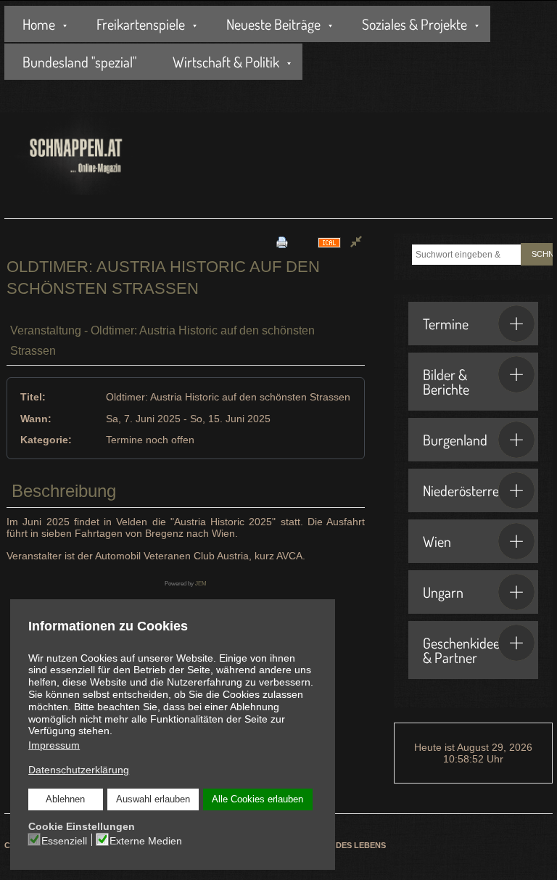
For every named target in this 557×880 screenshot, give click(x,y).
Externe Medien (146, 841)
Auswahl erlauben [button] (153, 799)
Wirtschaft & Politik (226, 61)
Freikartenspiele (140, 24)
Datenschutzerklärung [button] (78, 770)
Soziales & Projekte (414, 24)
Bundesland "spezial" (79, 61)
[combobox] (466, 254)
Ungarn (443, 592)
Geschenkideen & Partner (465, 650)
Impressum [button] (54, 745)
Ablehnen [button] (65, 799)
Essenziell (64, 841)
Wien (437, 541)
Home (38, 24)
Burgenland (455, 439)
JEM (201, 583)
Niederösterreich (469, 490)
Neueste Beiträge (273, 24)
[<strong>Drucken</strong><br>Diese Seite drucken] (282, 242)
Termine (446, 323)
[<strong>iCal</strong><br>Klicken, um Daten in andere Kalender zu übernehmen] (329, 242)
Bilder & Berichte (446, 381)
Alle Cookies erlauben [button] (257, 799)
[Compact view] (356, 242)
